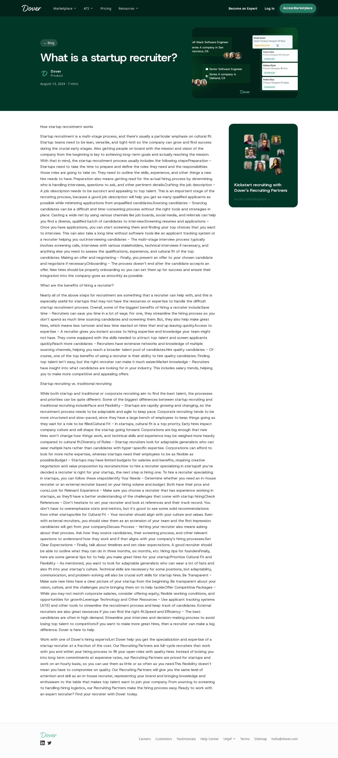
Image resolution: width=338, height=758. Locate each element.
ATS (86, 8)
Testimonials (186, 739)
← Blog (48, 43)
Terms (245, 739)
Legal (227, 738)
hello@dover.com (285, 739)
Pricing (105, 8)
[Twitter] (49, 743)
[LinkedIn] (42, 743)
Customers (163, 739)
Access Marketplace (297, 8)
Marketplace (62, 8)
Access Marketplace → (252, 199)
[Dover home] (31, 8)
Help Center (210, 739)
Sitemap (260, 739)
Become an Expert (243, 8)
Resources (127, 8)
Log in (270, 8)
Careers (145, 739)
